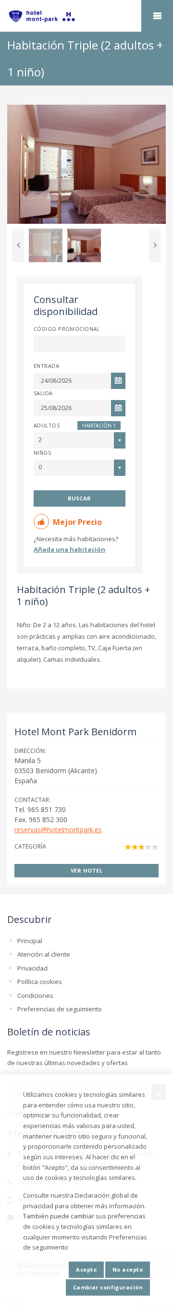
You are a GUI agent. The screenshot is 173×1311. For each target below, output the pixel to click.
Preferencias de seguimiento (59, 1009)
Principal (29, 940)
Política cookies (39, 981)
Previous (18, 245)
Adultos (47, 425)
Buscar (79, 498)
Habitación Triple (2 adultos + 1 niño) (83, 595)
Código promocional (67, 328)
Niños (42, 452)
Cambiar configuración (108, 1287)
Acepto (86, 1269)
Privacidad (32, 968)
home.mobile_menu (157, 16)
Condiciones (35, 995)
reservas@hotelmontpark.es (58, 829)
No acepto (127, 1269)
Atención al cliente (43, 954)
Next (155, 245)
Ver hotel (86, 870)
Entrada (46, 365)
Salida (43, 393)
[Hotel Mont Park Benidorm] (86, 16)
